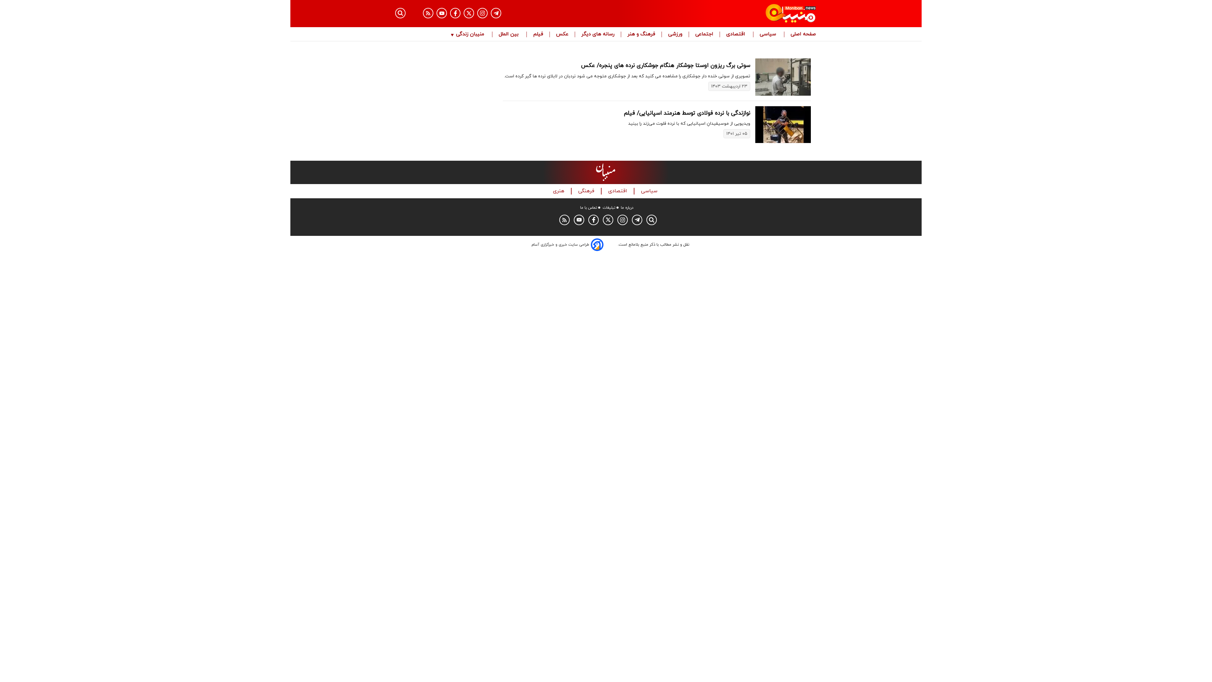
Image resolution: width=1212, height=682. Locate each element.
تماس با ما (588, 207)
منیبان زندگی (470, 34)
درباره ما (627, 207)
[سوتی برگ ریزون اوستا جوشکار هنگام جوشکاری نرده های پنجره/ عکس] (783, 76)
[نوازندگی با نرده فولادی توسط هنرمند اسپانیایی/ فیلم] (783, 124)
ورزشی (675, 34)
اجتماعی (704, 34)
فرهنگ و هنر (641, 34)
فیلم (538, 34)
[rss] (428, 13)
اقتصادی (736, 34)
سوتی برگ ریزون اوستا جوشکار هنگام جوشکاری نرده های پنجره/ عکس (665, 65)
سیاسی (769, 34)
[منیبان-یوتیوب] (442, 13)
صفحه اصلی (803, 34)
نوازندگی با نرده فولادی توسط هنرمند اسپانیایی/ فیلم (687, 113)
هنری (559, 191)
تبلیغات (609, 207)
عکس (562, 34)
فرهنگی (587, 191)
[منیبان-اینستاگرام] (482, 13)
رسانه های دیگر (598, 34)
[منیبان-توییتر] (469, 13)
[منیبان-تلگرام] (496, 13)
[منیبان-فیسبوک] (455, 13)
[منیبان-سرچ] (651, 220)
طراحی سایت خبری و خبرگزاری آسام (560, 244)
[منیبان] (753, 13)
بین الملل (509, 34)
